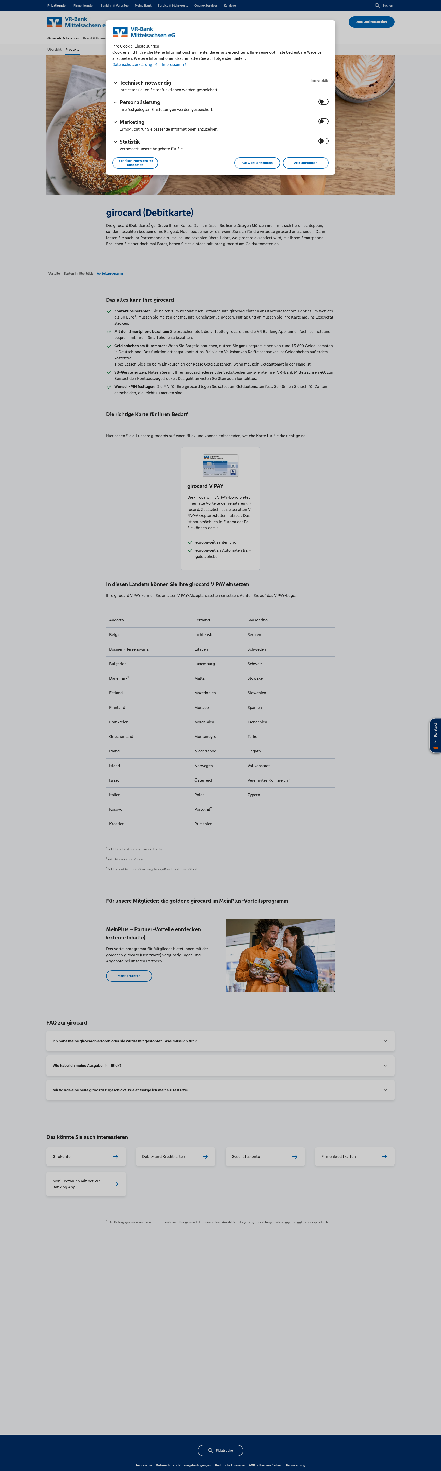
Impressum (171, 64)
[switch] (323, 102)
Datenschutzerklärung (132, 64)
